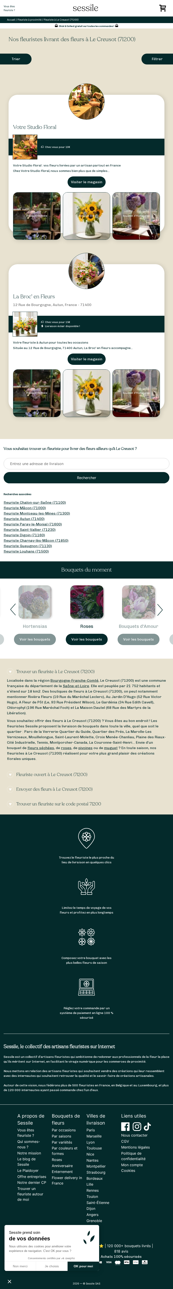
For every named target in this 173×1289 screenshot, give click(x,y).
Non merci (20, 1266)
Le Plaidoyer (28, 1170)
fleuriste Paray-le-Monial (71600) (33, 524)
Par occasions (64, 1130)
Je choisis (52, 1266)
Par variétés (62, 1142)
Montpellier (96, 1166)
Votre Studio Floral (34, 127)
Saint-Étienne (97, 1202)
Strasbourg (95, 1172)
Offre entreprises (31, 1176)
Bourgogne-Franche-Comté (74, 680)
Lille (89, 1184)
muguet (111, 748)
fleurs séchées (40, 748)
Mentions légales (135, 1147)
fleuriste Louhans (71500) (26, 551)
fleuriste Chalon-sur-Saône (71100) (35, 502)
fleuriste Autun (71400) (24, 519)
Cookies (128, 1170)
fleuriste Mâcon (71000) (25, 508)
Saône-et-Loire (76, 686)
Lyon (90, 1142)
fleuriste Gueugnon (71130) (28, 546)
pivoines (85, 748)
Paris (90, 1130)
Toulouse (94, 1148)
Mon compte (132, 1165)
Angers (92, 1214)
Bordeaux (94, 1178)
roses (66, 748)
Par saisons (61, 1136)
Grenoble (94, 1220)
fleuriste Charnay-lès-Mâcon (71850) (36, 540)
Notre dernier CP (31, 1182)
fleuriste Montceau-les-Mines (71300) (37, 513)
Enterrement (62, 1171)
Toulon (92, 1196)
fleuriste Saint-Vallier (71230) (30, 529)
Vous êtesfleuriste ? (9, 8)
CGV (125, 1141)
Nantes (92, 1160)
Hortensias (35, 626)
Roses (86, 626)
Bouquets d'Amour (138, 626)
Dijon (90, 1208)
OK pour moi (83, 1266)
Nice (90, 1154)
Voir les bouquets (35, 639)
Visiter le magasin (86, 182)
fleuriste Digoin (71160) (24, 535)
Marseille (94, 1136)
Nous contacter (134, 1135)
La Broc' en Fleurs (34, 296)
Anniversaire (62, 1165)
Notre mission (29, 1153)
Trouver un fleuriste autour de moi (30, 1194)
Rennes (92, 1190)
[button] (9, 1281)
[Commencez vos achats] (163, 9)
